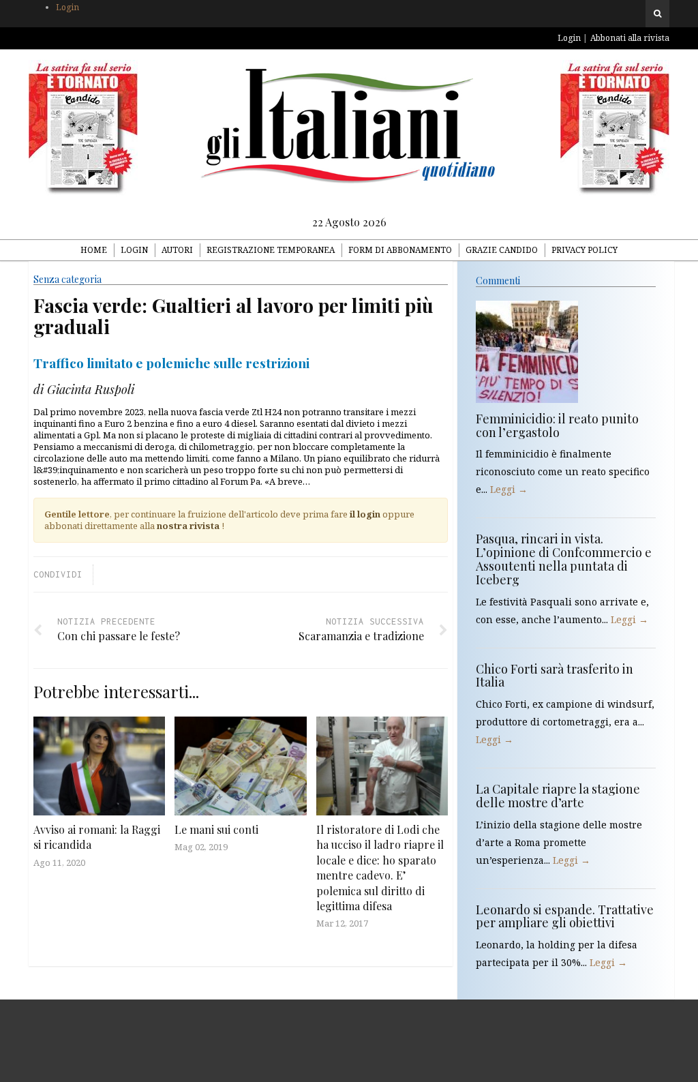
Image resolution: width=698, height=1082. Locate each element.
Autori (177, 250)
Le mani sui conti (216, 829)
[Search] (657, 13)
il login (365, 514)
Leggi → (509, 489)
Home (93, 250)
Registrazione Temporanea (271, 250)
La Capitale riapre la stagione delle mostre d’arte (558, 796)
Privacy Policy (584, 250)
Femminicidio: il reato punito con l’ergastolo (557, 425)
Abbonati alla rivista (629, 38)
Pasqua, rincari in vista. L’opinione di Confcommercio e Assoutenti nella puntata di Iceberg (564, 558)
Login (67, 7)
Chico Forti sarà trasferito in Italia (554, 676)
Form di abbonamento (400, 250)
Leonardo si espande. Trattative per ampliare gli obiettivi (565, 916)
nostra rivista (188, 526)
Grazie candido (502, 250)
